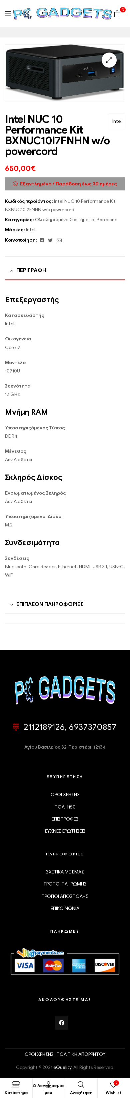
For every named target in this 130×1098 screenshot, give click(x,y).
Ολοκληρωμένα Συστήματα (64, 220)
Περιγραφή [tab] (31, 270)
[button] (109, 60)
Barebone (107, 220)
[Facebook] (62, 1023)
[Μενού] (8, 13)
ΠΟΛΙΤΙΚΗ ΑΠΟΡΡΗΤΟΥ (81, 1054)
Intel (117, 121)
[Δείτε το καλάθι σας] (117, 13)
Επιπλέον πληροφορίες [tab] (49, 604)
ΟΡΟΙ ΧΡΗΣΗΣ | (41, 1054)
